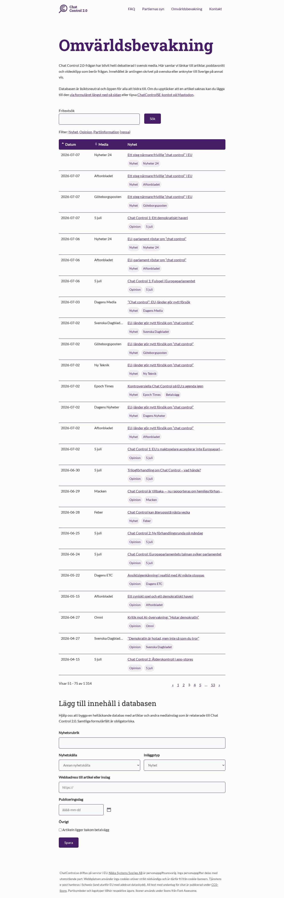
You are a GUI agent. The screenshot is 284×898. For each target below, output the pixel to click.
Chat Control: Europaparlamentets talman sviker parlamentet (174, 554)
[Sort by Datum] (63, 144)
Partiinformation (106, 132)
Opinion (85, 132)
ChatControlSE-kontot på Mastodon (165, 94)
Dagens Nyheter (154, 416)
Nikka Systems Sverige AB (125, 873)
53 (213, 685)
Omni (150, 626)
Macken (151, 500)
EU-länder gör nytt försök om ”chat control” (161, 323)
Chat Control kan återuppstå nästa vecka (159, 512)
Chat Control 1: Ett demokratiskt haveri (158, 218)
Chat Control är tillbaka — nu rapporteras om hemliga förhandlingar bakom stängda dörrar (196, 491)
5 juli (149, 226)
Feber (147, 521)
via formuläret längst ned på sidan (95, 94)
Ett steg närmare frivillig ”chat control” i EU (160, 155)
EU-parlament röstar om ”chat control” (157, 239)
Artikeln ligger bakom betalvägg (85, 830)
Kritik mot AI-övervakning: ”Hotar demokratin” (163, 617)
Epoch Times (152, 394)
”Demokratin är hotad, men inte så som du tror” (163, 638)
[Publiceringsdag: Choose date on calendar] (109, 809)
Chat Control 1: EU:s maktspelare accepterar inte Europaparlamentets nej (184, 449)
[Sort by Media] (96, 144)
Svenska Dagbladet (156, 331)
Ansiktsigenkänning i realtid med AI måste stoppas (166, 575)
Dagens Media (153, 310)
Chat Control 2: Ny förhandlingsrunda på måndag (165, 533)
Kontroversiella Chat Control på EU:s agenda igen (165, 386)
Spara (68, 842)
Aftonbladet (151, 184)
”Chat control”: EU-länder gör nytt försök (159, 302)
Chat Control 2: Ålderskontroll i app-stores (160, 659)
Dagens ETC (154, 584)
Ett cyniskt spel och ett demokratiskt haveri (160, 596)
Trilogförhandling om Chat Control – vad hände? (164, 470)
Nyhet (73, 132)
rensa (125, 132)
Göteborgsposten (155, 205)
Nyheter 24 (151, 163)
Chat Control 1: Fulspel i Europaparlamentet (161, 281)
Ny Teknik (149, 373)
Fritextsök (67, 110)
